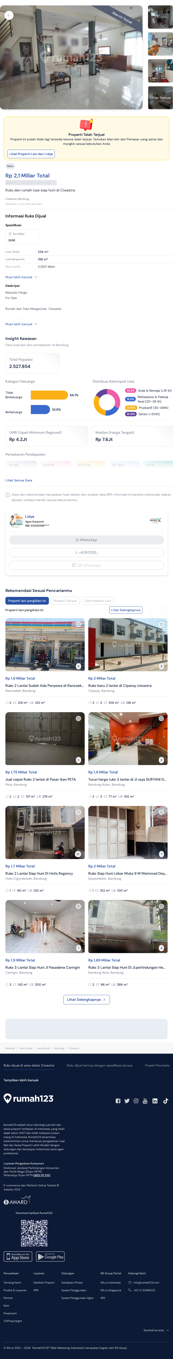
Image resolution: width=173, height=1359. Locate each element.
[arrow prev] (154, 610)
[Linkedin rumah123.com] (155, 1101)
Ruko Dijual (25, 1048)
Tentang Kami (12, 1282)
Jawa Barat (43, 1048)
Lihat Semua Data (18, 480)
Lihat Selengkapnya (84, 999)
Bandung (59, 1048)
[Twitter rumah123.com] (127, 1101)
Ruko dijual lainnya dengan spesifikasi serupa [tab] (99, 1065)
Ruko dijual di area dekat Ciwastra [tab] (29, 1065)
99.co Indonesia (110, 1282)
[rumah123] (28, 1099)
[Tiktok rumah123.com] (165, 1101)
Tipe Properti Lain (97, 601)
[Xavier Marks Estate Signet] (156, 520)
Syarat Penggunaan (73, 1290)
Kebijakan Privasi (72, 1282)
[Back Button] (9, 15)
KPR (36, 1290)
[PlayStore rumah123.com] (50, 1256)
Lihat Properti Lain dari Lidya (31, 154)
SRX (102, 1298)
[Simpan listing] (78, 624)
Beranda (10, 1048)
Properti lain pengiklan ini (27, 601)
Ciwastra (74, 1048)
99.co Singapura (110, 1290)
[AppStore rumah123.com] (18, 1256)
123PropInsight (13, 1321)
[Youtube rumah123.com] (145, 1101)
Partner (8, 1298)
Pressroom (10, 1313)
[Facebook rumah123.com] (118, 1101)
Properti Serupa (65, 601)
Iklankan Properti (44, 1282)
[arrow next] (164, 610)
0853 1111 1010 (41, 1175)
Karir (6, 1305)
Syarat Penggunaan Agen (77, 1298)
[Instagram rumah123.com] (136, 1101)
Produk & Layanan (15, 1290)
